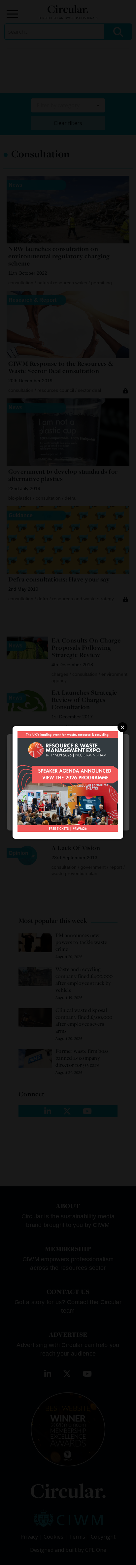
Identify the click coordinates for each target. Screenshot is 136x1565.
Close (122, 727)
